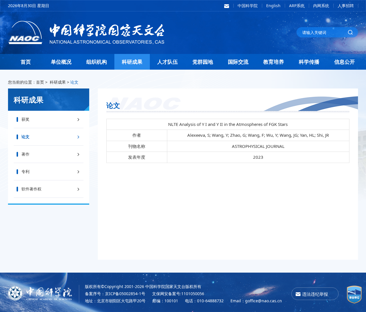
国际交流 (238, 61)
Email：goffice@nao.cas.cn (256, 300)
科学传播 (309, 61)
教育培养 (273, 61)
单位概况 (61, 61)
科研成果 (132, 61)
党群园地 (202, 61)
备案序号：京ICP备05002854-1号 (115, 293)
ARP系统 (297, 5)
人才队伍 (167, 61)
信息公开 (344, 61)
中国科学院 (248, 5)
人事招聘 (346, 5)
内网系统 (321, 5)
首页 (26, 61)
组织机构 (96, 61)
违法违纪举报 (315, 294)
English (273, 5)
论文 (74, 82)
